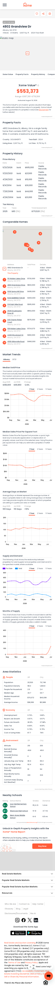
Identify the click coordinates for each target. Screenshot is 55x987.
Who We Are (10, 904)
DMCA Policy (36, 973)
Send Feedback (27, 863)
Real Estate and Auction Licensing (20, 942)
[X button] (30, 920)
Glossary (9, 908)
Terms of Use (14, 962)
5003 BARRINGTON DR (16, 298)
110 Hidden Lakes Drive (16, 278)
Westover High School (19, 811)
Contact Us (24, 904)
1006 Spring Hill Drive (15, 291)
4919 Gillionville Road (15, 341)
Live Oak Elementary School (18, 805)
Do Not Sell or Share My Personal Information (26, 975)
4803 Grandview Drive (16, 285)
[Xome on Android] (34, 933)
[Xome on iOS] (18, 933)
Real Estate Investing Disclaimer (26, 972)
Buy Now (42, 846)
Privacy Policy (31, 962)
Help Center (37, 904)
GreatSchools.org (32, 822)
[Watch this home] (37, 13)
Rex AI (33, 913)
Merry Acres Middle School (17, 816)
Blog (18, 908)
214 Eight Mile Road (15, 304)
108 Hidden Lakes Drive (16, 328)
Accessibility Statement (33, 971)
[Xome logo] (27, 5)
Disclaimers (43, 110)
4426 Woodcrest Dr (15, 335)
